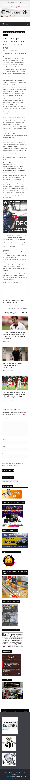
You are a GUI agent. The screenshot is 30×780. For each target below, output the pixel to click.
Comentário (5, 419)
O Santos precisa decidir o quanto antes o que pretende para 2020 (14, 301)
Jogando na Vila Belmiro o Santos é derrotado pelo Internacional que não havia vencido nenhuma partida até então (15, 395)
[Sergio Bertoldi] (3, 24)
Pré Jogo (5, 35)
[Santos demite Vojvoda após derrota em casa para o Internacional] (15, 348)
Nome (4, 439)
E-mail (4, 446)
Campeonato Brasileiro (19, 32)
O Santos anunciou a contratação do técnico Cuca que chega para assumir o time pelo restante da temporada (14, 335)
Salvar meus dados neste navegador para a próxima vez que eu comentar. (13, 464)
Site (3, 453)
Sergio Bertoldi (19, 50)
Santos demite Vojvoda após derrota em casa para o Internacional (12, 365)
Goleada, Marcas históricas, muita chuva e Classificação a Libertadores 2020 (15, 307)
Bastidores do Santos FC (8, 32)
